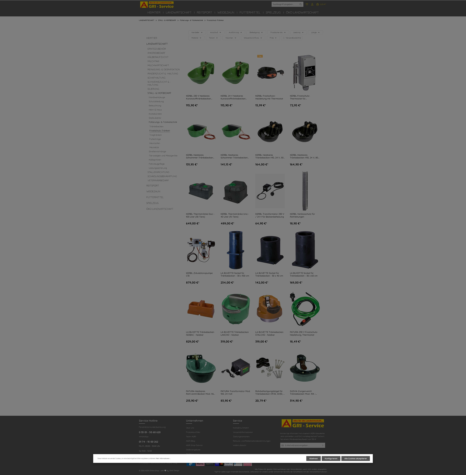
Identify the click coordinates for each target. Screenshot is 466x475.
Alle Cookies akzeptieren (355, 458)
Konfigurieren (331, 458)
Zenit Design (174, 470)
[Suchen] (301, 4)
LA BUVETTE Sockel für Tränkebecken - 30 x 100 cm (235, 274)
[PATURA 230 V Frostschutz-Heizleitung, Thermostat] (305, 309)
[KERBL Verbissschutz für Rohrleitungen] (305, 191)
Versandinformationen (243, 432)
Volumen (229, 38)
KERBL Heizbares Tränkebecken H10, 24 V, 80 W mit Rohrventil (304, 156)
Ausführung (234, 32)
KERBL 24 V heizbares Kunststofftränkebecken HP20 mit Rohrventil (233, 97)
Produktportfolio (193, 432)
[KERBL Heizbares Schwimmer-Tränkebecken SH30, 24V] (235, 132)
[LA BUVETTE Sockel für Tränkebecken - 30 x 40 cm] (270, 250)
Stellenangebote (193, 449)
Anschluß (214, 32)
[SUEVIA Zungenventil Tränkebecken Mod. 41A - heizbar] (305, 368)
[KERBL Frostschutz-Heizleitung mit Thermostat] (270, 73)
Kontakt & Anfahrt (241, 428)
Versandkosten (296, 469)
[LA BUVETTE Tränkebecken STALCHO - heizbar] (270, 309)
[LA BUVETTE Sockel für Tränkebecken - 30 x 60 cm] (305, 250)
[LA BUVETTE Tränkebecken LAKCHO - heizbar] (235, 309)
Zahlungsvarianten (241, 436)
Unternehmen (194, 420)
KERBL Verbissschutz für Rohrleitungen (302, 215)
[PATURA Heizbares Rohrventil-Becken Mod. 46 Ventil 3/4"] (201, 368)
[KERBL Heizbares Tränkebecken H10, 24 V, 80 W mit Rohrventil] (305, 132)
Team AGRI (191, 436)
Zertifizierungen (193, 454)
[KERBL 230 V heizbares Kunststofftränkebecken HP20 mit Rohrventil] (201, 73)
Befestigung (255, 32)
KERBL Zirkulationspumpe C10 (199, 274)
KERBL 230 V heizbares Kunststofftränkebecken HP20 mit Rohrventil (198, 97)
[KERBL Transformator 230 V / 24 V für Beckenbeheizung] (270, 191)
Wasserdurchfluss (251, 38)
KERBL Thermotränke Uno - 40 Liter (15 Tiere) (235, 215)
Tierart (212, 38)
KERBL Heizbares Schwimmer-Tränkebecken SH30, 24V (234, 156)
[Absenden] (322, 445)
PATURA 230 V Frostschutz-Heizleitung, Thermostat (304, 333)
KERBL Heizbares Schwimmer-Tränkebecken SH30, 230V (199, 156)
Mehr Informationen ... (163, 458)
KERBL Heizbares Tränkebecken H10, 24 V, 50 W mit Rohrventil (269, 156)
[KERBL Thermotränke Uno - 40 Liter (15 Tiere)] (235, 191)
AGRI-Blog (190, 441)
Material (194, 38)
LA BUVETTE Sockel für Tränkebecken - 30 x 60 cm (303, 274)
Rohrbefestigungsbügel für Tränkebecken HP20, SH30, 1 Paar (269, 392)
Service (237, 420)
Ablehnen (313, 458)
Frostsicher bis (276, 32)
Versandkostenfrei (293, 38)
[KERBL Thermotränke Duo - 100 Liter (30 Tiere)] (201, 191)
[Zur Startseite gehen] (157, 4)
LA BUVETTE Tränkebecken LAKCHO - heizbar (235, 333)
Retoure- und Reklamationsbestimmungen (251, 441)
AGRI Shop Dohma (194, 445)
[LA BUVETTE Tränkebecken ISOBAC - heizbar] (201, 309)
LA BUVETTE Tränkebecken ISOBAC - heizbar (200, 333)
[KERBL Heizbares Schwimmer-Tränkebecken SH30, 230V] (201, 132)
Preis (272, 38)
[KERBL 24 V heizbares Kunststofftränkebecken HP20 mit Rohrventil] (235, 73)
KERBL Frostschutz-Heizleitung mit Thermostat (269, 97)
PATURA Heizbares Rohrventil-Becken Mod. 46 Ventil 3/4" (200, 392)
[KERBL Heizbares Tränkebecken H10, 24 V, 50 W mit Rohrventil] (270, 132)
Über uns (190, 428)
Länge (313, 32)
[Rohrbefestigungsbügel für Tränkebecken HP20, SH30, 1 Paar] (270, 368)
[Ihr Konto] (312, 4)
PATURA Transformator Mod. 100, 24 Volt (235, 392)
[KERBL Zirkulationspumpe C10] (201, 250)
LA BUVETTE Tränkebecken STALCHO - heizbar (269, 333)
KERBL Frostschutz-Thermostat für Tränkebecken (300, 97)
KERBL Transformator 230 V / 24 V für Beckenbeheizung (269, 215)
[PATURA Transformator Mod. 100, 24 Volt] (235, 368)
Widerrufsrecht (239, 445)
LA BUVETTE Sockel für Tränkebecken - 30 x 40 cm (269, 274)
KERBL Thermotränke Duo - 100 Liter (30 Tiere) (200, 215)
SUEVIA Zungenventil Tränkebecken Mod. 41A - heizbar (303, 392)
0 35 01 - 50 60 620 (150, 432)
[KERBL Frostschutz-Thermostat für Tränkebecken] (305, 73)
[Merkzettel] (306, 4)
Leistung (296, 32)
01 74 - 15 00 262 (148, 441)
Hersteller (195, 32)
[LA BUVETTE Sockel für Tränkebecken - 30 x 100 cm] (235, 250)
